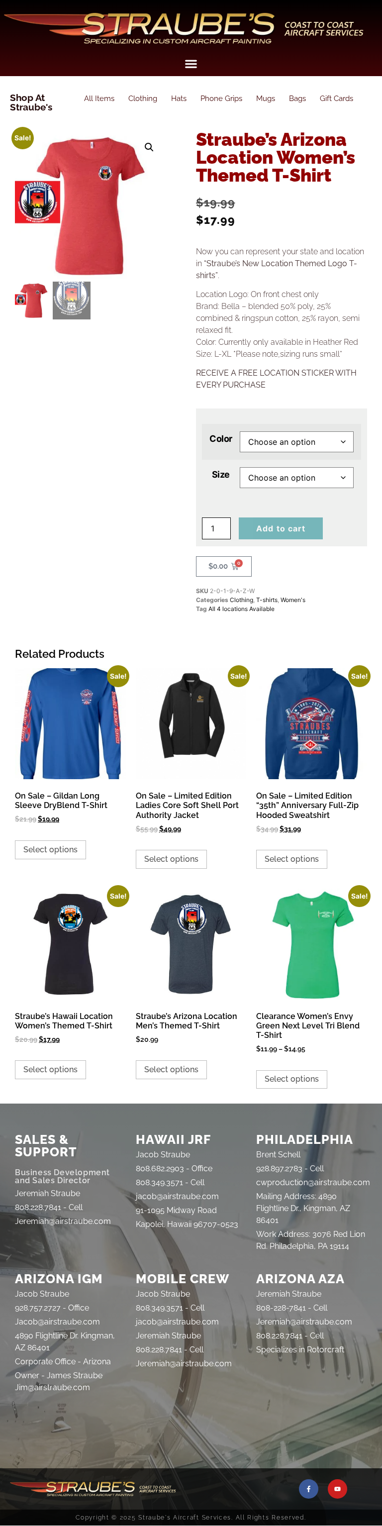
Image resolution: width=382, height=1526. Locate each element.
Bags (297, 98)
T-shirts (267, 600)
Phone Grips (221, 98)
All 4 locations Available (241, 608)
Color (220, 438)
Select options (50, 849)
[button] (191, 63)
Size (221, 474)
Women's (293, 600)
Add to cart (280, 528)
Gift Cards (336, 98)
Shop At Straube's (31, 102)
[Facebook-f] (308, 1489)
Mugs (265, 98)
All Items (99, 98)
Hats (179, 98)
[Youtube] (337, 1489)
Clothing (142, 98)
